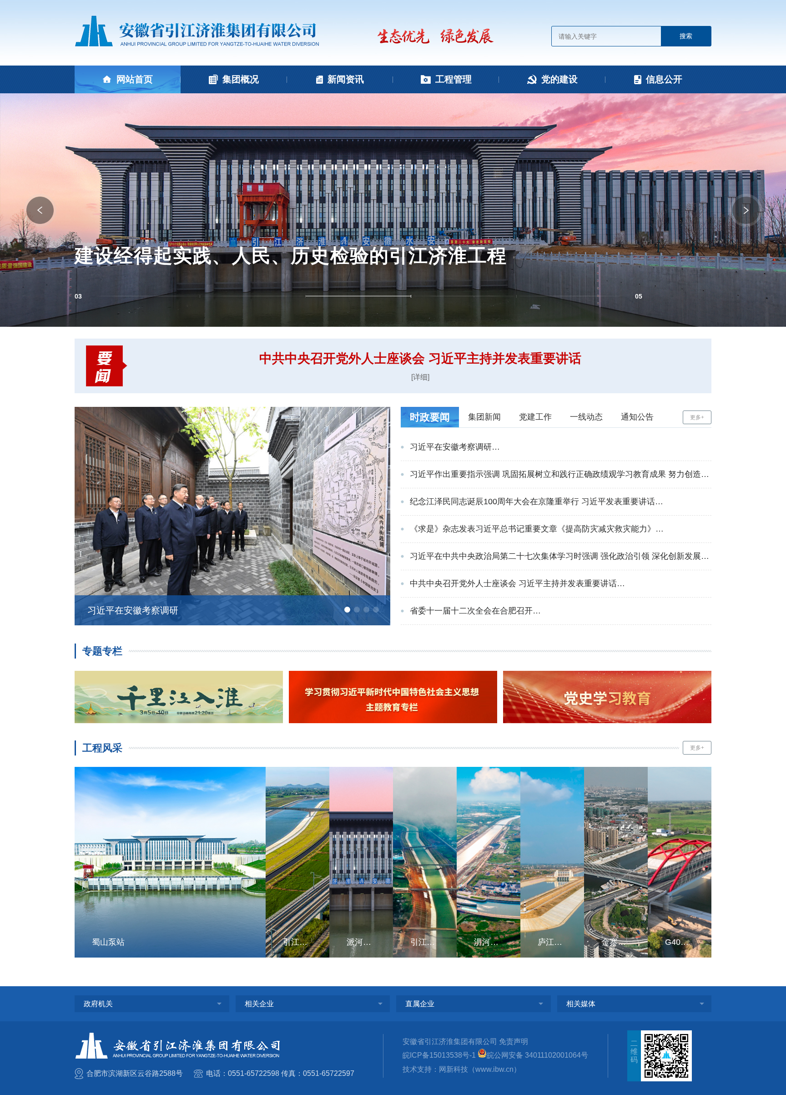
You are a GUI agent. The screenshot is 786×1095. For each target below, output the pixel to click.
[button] (40, 210)
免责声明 (513, 1041)
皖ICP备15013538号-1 (439, 1055)
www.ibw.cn (494, 1069)
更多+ (697, 417)
